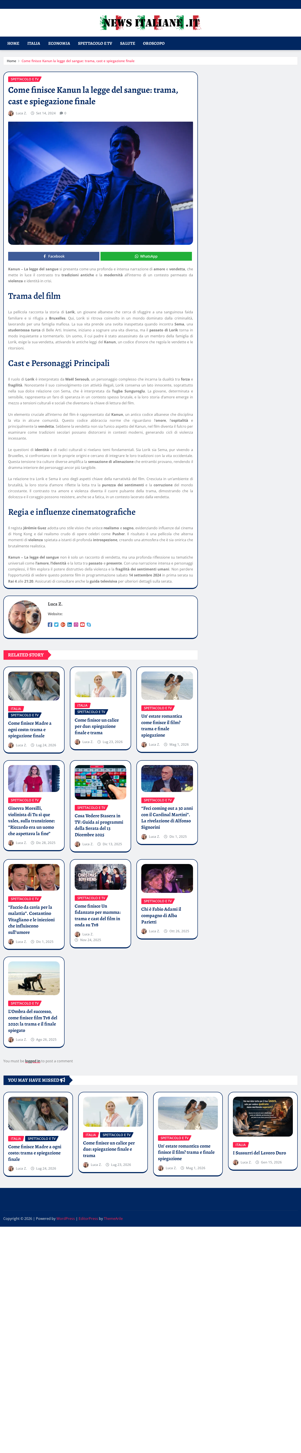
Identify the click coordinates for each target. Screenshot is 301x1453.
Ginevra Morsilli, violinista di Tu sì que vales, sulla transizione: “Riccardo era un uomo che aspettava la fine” (31, 821)
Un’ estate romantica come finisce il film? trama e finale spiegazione (161, 725)
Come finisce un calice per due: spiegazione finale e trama (97, 726)
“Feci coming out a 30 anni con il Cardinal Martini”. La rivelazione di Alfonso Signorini (167, 818)
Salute (127, 43)
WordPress (65, 1218)
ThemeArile (113, 1218)
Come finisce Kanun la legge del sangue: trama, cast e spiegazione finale (78, 61)
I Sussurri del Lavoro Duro (259, 1153)
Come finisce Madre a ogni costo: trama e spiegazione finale (30, 729)
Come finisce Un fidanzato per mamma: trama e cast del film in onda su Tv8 (98, 915)
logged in (32, 1061)
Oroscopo (154, 43)
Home (13, 43)
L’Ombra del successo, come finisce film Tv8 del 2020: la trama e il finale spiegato (32, 1021)
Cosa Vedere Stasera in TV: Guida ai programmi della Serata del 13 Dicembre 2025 (99, 825)
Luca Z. (21, 113)
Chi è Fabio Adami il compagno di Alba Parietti (161, 915)
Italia (33, 43)
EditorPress (88, 1218)
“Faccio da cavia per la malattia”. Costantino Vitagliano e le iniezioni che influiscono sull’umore (31, 920)
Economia (59, 43)
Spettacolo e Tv (95, 43)
